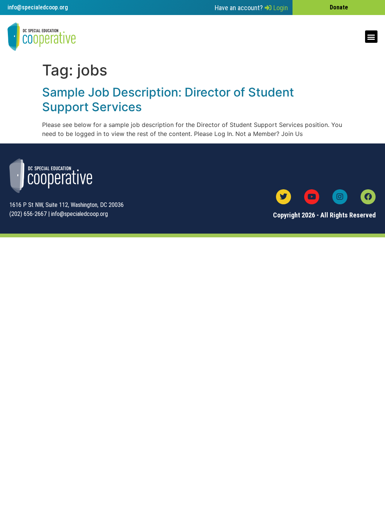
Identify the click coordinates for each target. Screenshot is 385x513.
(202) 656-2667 (28, 213)
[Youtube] (311, 196)
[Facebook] (368, 196)
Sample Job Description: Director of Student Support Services (168, 99)
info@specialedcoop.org (79, 213)
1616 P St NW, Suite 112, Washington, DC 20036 (66, 204)
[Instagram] (339, 196)
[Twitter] (283, 196)
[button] (371, 36)
